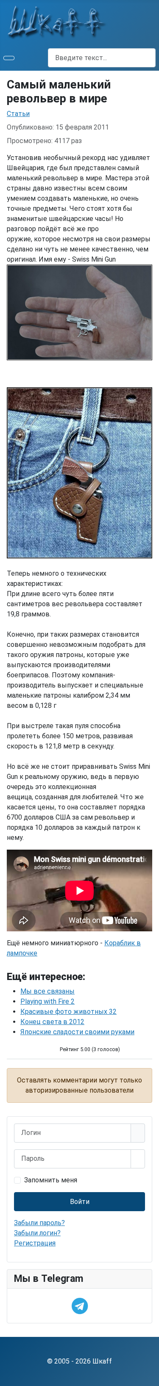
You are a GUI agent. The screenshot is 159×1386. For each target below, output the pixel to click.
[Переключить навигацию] (8, 58)
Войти (79, 1202)
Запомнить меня (50, 1180)
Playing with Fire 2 (47, 1001)
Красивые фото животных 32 (68, 1012)
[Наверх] (148, 1375)
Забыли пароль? (39, 1223)
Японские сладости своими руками (77, 1032)
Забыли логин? (37, 1233)
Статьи (18, 114)
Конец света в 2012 (52, 1022)
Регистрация (35, 1243)
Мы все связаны (47, 991)
